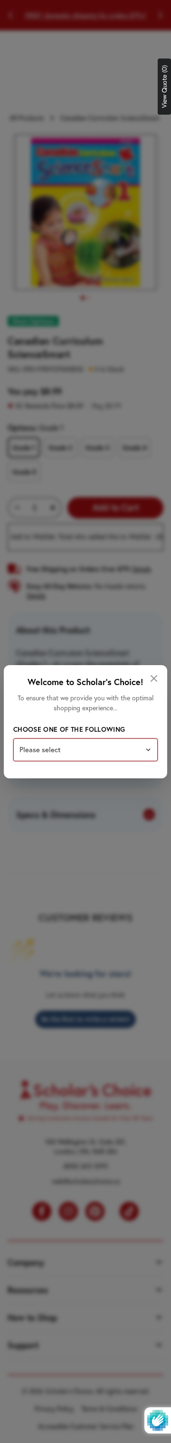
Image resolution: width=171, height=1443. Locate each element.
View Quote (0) (164, 86)
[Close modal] (154, 678)
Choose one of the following (69, 729)
